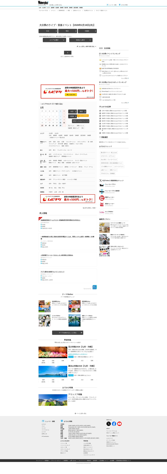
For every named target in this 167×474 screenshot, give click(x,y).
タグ (41, 183)
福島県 (88, 425)
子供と (55, 183)
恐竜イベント (113, 170)
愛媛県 (73, 436)
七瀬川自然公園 (106, 97)
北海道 (62, 424)
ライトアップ (52, 143)
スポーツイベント (68, 160)
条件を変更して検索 (89, 208)
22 (64, 122)
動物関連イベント (58, 167)
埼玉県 (82, 427)
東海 (62, 430)
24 (46, 125)
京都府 (73, 433)
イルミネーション (71, 141)
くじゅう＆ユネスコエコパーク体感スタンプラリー (115, 75)
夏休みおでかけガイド (89, 451)
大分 (82, 360)
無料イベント (56, 175)
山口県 (77, 435)
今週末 (87, 31)
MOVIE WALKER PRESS (112, 444)
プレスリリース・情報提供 (84, 460)
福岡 (43, 360)
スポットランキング (65, 449)
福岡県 (52, 7)
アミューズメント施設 (59, 179)
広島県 (69, 435)
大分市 (48, 7)
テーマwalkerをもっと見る (67, 333)
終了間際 (64, 175)
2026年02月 (62, 10)
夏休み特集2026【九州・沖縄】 (82, 366)
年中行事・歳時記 (63, 143)
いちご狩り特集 (87, 443)
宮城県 (69, 425)
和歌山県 (85, 433)
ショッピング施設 (72, 179)
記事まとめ (44, 433)
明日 (67, 31)
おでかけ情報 (124, 4)
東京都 (69, 427)
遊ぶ (55, 187)
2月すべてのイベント (80, 121)
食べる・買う (43, 155)
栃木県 (89, 427)
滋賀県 (89, 433)
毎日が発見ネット (110, 446)
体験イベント (80, 125)
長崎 (63, 360)
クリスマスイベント (54, 146)
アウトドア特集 (75, 394)
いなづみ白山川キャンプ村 (108, 100)
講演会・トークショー (71, 167)
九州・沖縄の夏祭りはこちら (79, 375)
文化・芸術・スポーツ (43, 162)
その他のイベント (77, 171)
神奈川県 (74, 427)
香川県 (69, 436)
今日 (47, 31)
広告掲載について (103, 460)
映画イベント (52, 162)
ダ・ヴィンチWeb (110, 440)
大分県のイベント (88, 10)
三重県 (77, 430)
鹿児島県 (76, 7)
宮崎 (92, 360)
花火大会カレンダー (88, 449)
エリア (42, 133)
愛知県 (69, 430)
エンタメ (44, 428)
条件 (41, 175)
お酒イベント (104, 170)
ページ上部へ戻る (81, 413)
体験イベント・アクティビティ (61, 171)
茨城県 (93, 427)
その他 (42, 171)
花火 (58, 141)
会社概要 (112, 460)
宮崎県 (70, 7)
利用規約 (47, 460)
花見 (54, 141)
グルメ (43, 426)
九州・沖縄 (64, 438)
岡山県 (73, 435)
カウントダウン (81, 141)
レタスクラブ (109, 438)
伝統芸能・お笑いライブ (72, 162)
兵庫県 (77, 433)
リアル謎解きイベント (106, 166)
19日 (69, 10)
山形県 (84, 425)
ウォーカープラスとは (111, 431)
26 (53, 125)
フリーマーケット (68, 154)
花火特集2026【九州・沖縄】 (81, 347)
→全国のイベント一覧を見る (57, 137)
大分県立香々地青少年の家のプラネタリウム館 (114, 94)
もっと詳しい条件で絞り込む (87, 46)
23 (42, 125)
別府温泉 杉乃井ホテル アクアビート (111, 88)
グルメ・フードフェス (81, 154)
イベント (53, 10)
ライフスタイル (45, 430)
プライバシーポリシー (56, 460)
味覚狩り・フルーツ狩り (76, 143)
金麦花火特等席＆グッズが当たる (77, 354)
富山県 (73, 431)
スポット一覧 (64, 447)
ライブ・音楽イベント (81, 160)
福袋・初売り (65, 146)
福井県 (77, 431)
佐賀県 (57, 7)
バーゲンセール (57, 154)
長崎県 (61, 7)
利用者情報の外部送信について (123, 460)
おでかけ (44, 424)
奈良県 (81, 433)
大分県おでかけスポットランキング (113, 82)
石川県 (69, 431)
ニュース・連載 (112, 4)
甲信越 (62, 429)
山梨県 (69, 428)
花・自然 (90, 141)
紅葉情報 (86, 453)
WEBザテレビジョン (111, 442)
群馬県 (86, 427)
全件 (50, 141)
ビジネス (44, 431)
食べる (51, 187)
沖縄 (53, 362)
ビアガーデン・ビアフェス (107, 156)
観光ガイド (63, 453)
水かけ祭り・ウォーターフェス (109, 159)
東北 (62, 425)
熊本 (72, 360)
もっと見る (124, 78)
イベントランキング (65, 445)
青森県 (73, 425)
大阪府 (69, 433)
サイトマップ (39, 460)
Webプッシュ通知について (112, 433)
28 (60, 125)
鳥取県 (81, 435)
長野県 (73, 428)
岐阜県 (73, 430)
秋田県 (81, 425)
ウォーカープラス (43, 10)
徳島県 (77, 436)
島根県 (84, 435)
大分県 (44, 7)
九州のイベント (77, 10)
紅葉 (63, 141)
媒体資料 (95, 460)
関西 (62, 433)
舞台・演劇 (61, 162)
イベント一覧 (64, 443)
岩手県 (77, 425)
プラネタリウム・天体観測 (107, 173)
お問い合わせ (73, 460)
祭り (83, 128)
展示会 (80, 167)
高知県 (81, 436)
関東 (62, 427)
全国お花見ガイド (88, 445)
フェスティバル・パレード (64, 150)
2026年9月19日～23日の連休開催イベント (111, 163)
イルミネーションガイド (89, 455)
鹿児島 (43, 362)
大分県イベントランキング (110, 54)
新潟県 (77, 428)
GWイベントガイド (88, 447)
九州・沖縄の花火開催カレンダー (80, 357)
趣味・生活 (43, 167)
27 (56, 125)
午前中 (51, 192)
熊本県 (66, 7)
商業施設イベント (66, 156)
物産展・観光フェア (73, 128)
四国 (62, 436)
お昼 (55, 192)
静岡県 (81, 430)
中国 (62, 435)
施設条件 (42, 179)
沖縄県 (81, 7)
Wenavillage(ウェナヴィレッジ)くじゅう (112, 91)
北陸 (62, 432)
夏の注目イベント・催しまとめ (109, 152)
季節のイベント (43, 142)
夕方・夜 (61, 192)
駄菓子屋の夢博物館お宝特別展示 (110, 68)
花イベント (71, 125)
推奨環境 (66, 460)
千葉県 (78, 427)
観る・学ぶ (62, 187)
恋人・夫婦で (62, 183)
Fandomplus (46, 436)
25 (49, 125)
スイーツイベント (119, 166)
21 (60, 122)
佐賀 (53, 360)
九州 (40, 7)
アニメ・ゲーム (88, 167)
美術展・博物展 (57, 160)
